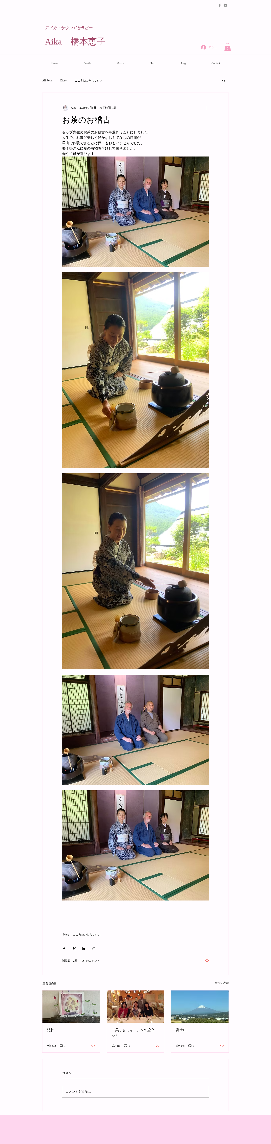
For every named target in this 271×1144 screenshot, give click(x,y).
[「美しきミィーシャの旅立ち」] (135, 1006)
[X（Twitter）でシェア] (74, 948)
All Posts (47, 80)
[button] (227, 47)
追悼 (50, 1030)
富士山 (181, 1030)
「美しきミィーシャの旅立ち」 (133, 1032)
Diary (63, 80)
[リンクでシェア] (93, 948)
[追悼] (71, 1006)
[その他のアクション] (206, 107)
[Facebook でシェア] (64, 948)
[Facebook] (220, 5)
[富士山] (200, 1006)
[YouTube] (225, 5)
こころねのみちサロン (88, 80)
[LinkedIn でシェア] (83, 948)
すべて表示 (222, 983)
